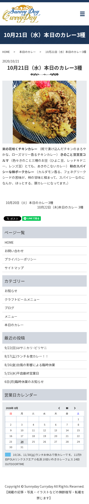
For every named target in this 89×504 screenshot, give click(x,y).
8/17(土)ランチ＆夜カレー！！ (27, 356)
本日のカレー (27, 52)
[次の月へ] (78, 408)
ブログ (9, 307)
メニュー (11, 316)
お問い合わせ (14, 250)
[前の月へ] (55, 408)
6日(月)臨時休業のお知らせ (24, 381)
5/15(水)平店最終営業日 (22, 373)
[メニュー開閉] (82, 14)
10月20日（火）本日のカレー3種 (29, 203)
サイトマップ (14, 268)
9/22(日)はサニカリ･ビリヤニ (26, 347)
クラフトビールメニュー (22, 299)
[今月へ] (67, 408)
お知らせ (11, 290)
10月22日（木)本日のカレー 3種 (60, 207)
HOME (6, 52)
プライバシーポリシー (21, 259)
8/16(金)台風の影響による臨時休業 (30, 364)
